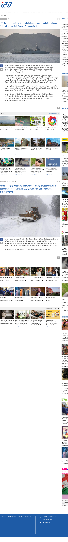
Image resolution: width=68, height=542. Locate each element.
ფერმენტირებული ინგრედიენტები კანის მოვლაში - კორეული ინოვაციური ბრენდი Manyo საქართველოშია (52, 323)
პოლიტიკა (9, 12)
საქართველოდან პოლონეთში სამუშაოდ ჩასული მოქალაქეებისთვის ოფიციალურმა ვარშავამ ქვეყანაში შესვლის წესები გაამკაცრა (53, 302)
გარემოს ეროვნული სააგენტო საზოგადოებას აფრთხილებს (52, 170)
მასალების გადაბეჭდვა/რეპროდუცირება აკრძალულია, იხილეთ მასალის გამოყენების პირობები (16, 522)
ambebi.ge (2, 284)
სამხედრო (61, 12)
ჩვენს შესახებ (12, 516)
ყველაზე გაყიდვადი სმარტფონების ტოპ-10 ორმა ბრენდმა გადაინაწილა (21, 299)
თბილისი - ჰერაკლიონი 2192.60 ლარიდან (21, 149)
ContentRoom (56, 308)
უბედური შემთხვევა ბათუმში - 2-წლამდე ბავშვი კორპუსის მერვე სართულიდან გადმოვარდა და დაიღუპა (7, 171)
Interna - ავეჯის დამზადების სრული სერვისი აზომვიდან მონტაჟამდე (7, 322)
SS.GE (2, 113)
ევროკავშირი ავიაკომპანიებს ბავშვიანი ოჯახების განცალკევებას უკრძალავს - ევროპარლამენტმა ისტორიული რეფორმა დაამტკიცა (7, 302)
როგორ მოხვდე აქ (54, 113)
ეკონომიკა (48, 12)
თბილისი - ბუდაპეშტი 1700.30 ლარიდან (36, 149)
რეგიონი (40, 12)
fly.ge (1, 154)
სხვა (2, 15)
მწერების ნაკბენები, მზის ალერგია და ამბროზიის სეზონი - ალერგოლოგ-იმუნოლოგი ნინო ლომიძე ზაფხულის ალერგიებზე (22, 323)
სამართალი (17, 12)
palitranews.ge (34, 303)
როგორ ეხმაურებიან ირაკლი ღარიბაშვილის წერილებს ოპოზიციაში (37, 299)
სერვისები (21, 516)
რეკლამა (28, 516)
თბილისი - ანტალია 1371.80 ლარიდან (5, 149)
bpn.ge (1, 303)
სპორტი (54, 12)
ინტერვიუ (65, 74)
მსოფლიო (34, 12)
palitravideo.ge (3, 174)
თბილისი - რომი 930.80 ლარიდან (52, 149)
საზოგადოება (25, 12)
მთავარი (2, 12)
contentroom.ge (3, 326)
